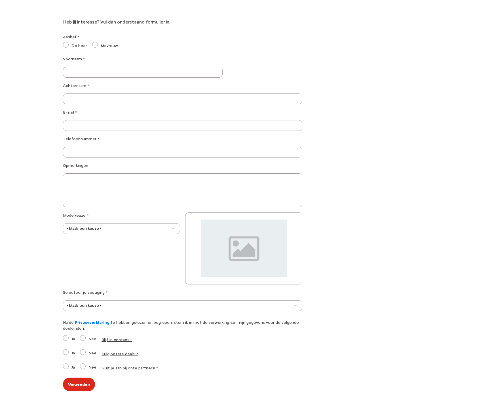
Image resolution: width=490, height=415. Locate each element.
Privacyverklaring (92, 322)
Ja (73, 339)
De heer (79, 45)
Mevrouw (109, 45)
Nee (92, 339)
